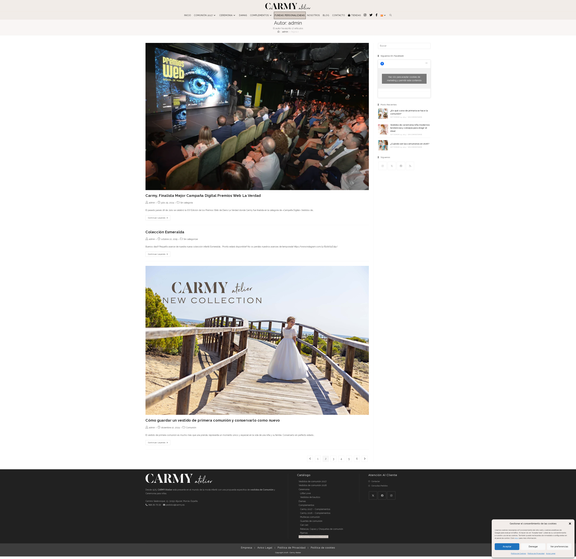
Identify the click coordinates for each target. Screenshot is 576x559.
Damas (302, 501)
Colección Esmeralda (165, 232)
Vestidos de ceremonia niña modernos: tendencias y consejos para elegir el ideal (410, 128)
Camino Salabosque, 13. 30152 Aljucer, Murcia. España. (172, 501)
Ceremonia (304, 489)
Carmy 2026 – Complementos (315, 513)
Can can (304, 525)
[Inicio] (278, 32)
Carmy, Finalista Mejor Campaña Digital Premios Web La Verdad (203, 195)
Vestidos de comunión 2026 (313, 485)
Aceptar (507, 546)
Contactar (375, 481)
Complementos (306, 505)
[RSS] (410, 166)
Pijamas (304, 533)
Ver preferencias (559, 546)
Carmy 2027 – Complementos (315, 509)
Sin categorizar (191, 239)
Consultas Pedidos (379, 486)
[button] (570, 523)
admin (152, 202)
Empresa (246, 547)
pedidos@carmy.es (175, 505)
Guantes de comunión (311, 521)
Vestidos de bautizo (310, 497)
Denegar (533, 546)
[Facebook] (401, 166)
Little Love (305, 493)
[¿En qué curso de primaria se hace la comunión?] (383, 114)
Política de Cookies (518, 553)
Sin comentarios (415, 117)
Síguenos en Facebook (392, 56)
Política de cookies (323, 547)
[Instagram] (382, 166)
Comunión (191, 427)
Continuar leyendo (159, 218)
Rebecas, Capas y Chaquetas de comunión (321, 529)
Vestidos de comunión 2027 (313, 481)
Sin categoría (186, 202)
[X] (392, 166)
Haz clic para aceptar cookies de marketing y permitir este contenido (404, 79)
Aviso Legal (550, 553)
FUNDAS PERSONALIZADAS (313, 536)
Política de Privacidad (536, 553)
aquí (517, 538)
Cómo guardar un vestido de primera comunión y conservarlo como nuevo (213, 420)
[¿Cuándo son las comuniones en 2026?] (383, 145)
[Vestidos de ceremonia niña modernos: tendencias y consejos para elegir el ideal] (383, 129)
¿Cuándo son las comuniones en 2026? (409, 144)
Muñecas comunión (310, 517)
